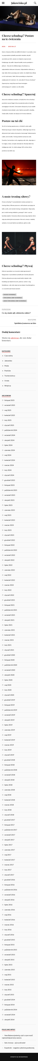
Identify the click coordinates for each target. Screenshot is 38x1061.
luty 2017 (7, 870)
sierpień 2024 (9, 440)
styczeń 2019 (9, 755)
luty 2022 (7, 590)
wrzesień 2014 (9, 1015)
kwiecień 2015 (9, 980)
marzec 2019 (9, 745)
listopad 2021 (9, 605)
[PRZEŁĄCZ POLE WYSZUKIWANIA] (35, 3)
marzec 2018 (9, 805)
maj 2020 (7, 685)
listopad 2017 (9, 825)
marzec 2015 (9, 985)
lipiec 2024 (8, 445)
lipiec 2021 (8, 625)
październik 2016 (10, 890)
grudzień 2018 (9, 760)
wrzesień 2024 (9, 435)
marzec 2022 (9, 585)
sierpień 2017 (9, 840)
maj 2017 (7, 855)
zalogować (15, 338)
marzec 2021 (9, 640)
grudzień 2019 (9, 700)
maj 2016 (7, 915)
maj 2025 (7, 410)
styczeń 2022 (9, 595)
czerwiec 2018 (9, 790)
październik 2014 (10, 1010)
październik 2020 (10, 665)
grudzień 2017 (9, 820)
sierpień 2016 (9, 900)
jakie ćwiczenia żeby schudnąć (14, 301)
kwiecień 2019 (9, 740)
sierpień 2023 (9, 500)
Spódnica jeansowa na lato (25, 323)
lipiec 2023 (8, 505)
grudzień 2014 (9, 1000)
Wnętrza (7, 386)
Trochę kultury (9, 376)
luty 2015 (7, 990)
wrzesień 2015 (9, 955)
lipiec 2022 (8, 565)
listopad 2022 (9, 545)
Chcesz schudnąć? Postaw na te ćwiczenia (18, 37)
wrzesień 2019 (9, 715)
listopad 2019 (9, 705)
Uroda (6, 381)
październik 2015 (10, 950)
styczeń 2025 (9, 425)
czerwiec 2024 (9, 450)
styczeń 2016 (9, 935)
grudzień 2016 (9, 880)
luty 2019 (7, 750)
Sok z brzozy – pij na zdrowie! (14, 1043)
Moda (6, 366)
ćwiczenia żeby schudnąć (12, 297)
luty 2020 (7, 690)
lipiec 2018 (8, 785)
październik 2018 (10, 770)
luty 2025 (7, 420)
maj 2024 (7, 455)
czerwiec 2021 (9, 630)
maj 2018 (7, 795)
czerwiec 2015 (9, 970)
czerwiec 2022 (9, 570)
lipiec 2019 (8, 725)
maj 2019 (7, 735)
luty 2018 (7, 810)
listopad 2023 (9, 485)
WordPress (23, 1057)
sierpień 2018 (9, 780)
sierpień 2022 (9, 560)
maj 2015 (7, 975)
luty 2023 (7, 530)
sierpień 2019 (9, 720)
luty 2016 (7, 930)
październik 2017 (10, 830)
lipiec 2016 (8, 905)
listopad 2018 (9, 765)
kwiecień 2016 (9, 920)
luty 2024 (7, 470)
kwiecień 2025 (9, 415)
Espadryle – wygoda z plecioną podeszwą (19, 1048)
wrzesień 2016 (9, 895)
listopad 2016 (9, 885)
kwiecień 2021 (9, 635)
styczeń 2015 (9, 995)
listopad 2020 (9, 660)
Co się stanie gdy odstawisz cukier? (16, 313)
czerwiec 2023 (9, 510)
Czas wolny (8, 356)
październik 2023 (10, 490)
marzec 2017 (9, 865)
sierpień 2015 (9, 960)
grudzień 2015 (9, 940)
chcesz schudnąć (9, 294)
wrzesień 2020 (9, 670)
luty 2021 (7, 645)
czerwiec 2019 (9, 730)
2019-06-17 (12, 46)
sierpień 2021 (9, 620)
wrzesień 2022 (9, 555)
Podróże (7, 371)
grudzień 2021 (9, 600)
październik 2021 (10, 610)
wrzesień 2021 (9, 615)
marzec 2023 (9, 525)
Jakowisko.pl (19, 3)
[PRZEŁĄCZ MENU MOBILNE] (3, 3)
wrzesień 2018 (9, 775)
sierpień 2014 (9, 1020)
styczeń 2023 (9, 535)
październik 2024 (10, 430)
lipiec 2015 (8, 965)
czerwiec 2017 (9, 850)
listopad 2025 (9, 400)
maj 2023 (7, 515)
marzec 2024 (9, 465)
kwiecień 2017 (9, 860)
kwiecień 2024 (9, 460)
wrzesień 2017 (9, 835)
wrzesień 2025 (9, 405)
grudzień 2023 (9, 480)
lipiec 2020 (8, 680)
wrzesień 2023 (9, 495)
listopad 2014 (9, 1005)
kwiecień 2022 (9, 580)
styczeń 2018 (9, 815)
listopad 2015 (9, 945)
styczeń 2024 (9, 475)
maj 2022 (7, 575)
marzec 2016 (9, 925)
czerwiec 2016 (9, 910)
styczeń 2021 (9, 650)
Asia (3, 46)
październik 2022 (10, 550)
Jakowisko (8, 361)
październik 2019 (10, 710)
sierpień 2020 (9, 675)
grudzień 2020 (9, 655)
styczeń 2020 (9, 695)
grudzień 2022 (9, 540)
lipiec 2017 (8, 845)
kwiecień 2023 (9, 520)
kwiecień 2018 (9, 800)
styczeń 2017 (9, 875)
